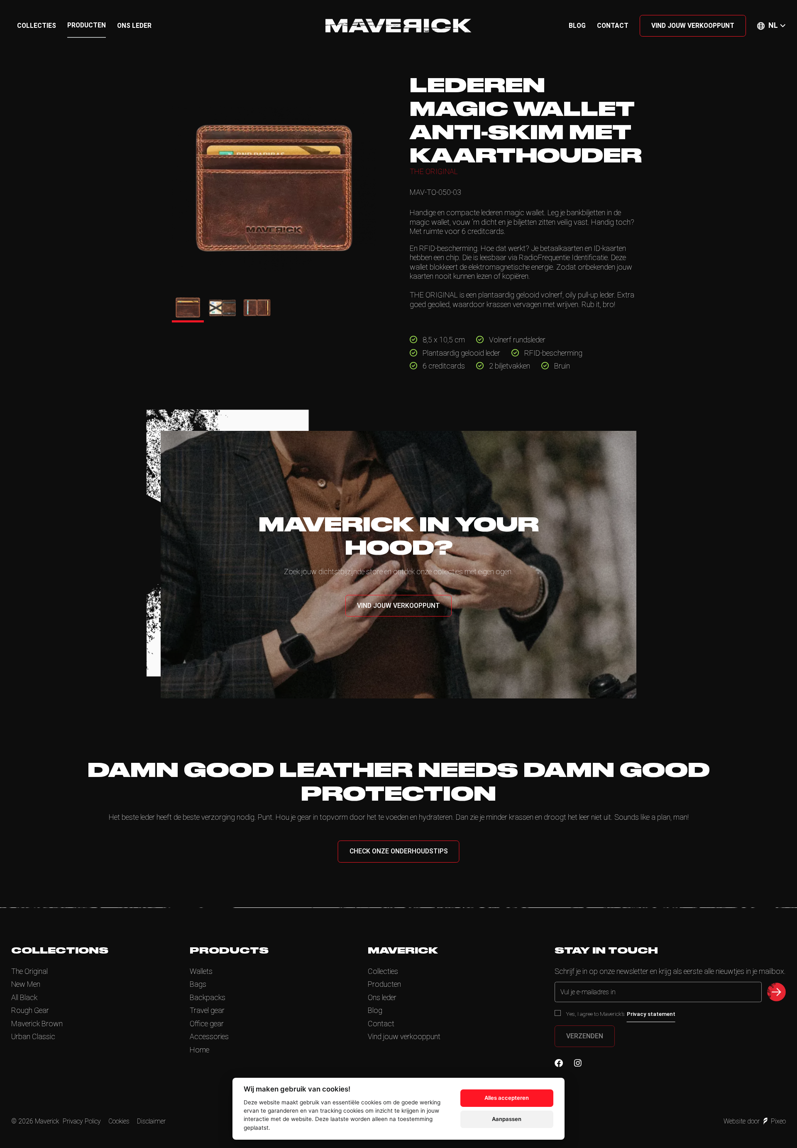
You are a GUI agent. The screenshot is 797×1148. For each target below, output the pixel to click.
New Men (25, 984)
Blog (577, 25)
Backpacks (207, 997)
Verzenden (584, 1036)
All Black (24, 997)
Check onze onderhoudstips (399, 851)
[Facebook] (559, 1063)
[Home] (398, 25)
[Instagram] (578, 1063)
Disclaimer (151, 1121)
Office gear (207, 1023)
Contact (612, 25)
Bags (198, 984)
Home (199, 1049)
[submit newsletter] (776, 992)
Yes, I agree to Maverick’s (620, 1013)
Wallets (201, 971)
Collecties (36, 25)
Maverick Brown (37, 1023)
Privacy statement (651, 1013)
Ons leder (134, 25)
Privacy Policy (82, 1121)
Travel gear (207, 1010)
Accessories (209, 1036)
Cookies (119, 1121)
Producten (86, 25)
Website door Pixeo (755, 1121)
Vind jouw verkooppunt (692, 25)
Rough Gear (30, 1010)
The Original (29, 971)
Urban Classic (33, 1036)
